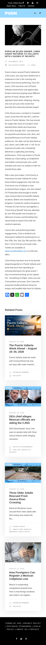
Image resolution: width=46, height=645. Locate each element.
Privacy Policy (32, 623)
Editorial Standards (19, 626)
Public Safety (24, 532)
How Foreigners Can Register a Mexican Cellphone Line (22, 575)
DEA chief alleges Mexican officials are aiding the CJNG (22, 419)
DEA (19, 450)
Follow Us (21, 6)
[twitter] (28, 3)
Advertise (31, 6)
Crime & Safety (19, 526)
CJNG (15, 450)
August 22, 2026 (16, 569)
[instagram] (37, 3)
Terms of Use (13, 623)
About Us (22, 629)
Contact (34, 629)
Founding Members (21, 372)
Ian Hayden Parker (16, 65)
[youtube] (32, 3)
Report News (11, 6)
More (33, 65)
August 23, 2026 (16, 342)
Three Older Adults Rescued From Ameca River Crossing (21, 497)
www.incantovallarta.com (16, 251)
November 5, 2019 (15, 61)
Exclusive (17, 375)
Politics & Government (23, 447)
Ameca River (18, 529)
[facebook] (23, 3)
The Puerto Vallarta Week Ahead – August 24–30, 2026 (23, 348)
